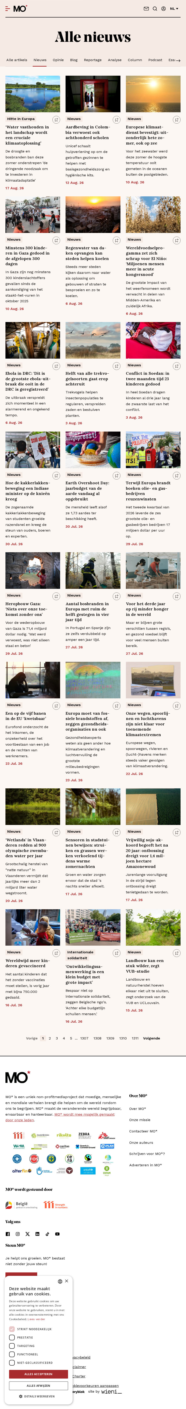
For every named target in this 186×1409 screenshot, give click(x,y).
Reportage (93, 60)
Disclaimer (76, 1367)
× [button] (66, 1281)
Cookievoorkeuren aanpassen (93, 1386)
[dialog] (39, 1340)
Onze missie (139, 1120)
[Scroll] (178, 61)
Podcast (155, 60)
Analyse (115, 60)
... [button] (76, 1038)
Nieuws (40, 60)
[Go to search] (154, 8)
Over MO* (137, 1109)
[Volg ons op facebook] (7, 1234)
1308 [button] (97, 1038)
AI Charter (76, 1376)
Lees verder (36, 1319)
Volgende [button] (151, 1038)
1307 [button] (84, 1038)
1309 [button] (110, 1038)
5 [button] (71, 1038)
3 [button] (57, 1038)
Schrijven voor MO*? (147, 1154)
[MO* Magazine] (20, 8)
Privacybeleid (79, 1357)
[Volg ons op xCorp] (27, 1234)
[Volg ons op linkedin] (37, 1234)
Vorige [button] (32, 1038)
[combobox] (60, 1281)
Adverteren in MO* (145, 1165)
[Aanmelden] (163, 8)
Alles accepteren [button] (38, 1374)
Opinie (58, 60)
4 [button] (64, 1038)
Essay (173, 60)
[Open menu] (7, 8)
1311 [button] (135, 1038)
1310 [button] (123, 1038)
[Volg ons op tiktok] (47, 1234)
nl (172, 8)
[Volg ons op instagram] (17, 1234)
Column (135, 60)
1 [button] (43, 1038)
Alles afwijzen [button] (38, 1386)
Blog (74, 60)
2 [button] (50, 1038)
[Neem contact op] (146, 8)
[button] (38, 1396)
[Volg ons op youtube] (57, 1234)
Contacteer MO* (143, 1131)
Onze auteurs (141, 1142)
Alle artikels (16, 60)
